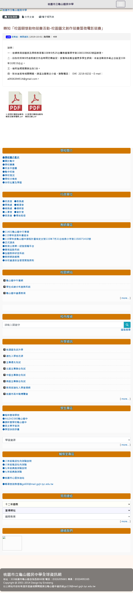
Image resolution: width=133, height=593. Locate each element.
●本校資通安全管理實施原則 (18, 260)
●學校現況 (8, 175)
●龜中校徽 (8, 172)
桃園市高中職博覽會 (17, 394)
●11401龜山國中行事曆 (15, 232)
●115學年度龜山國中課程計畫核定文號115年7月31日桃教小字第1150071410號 (46, 239)
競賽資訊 (24, 37)
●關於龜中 (8, 161)
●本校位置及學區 (12, 182)
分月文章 (29, 17)
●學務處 (7, 205)
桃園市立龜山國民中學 (61, 4)
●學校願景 (8, 164)
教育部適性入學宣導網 (18, 388)
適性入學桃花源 (14, 356)
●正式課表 (8, 242)
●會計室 (19, 212)
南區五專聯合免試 (16, 381)
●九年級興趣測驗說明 (14, 468)
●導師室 (19, 208)
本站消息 (12, 17)
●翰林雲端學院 (10, 415)
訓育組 (15, 37)
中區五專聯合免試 (16, 375)
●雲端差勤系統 (10, 250)
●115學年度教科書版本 (15, 235)
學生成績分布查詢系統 (18, 287)
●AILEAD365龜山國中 (15, 419)
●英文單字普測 (10, 426)
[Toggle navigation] (120, 4)
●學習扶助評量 (10, 429)
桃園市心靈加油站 (14, 478)
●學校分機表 (9, 179)
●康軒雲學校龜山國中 (14, 422)
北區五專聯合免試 (16, 369)
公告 (8, 37)
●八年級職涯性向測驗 (14, 464)
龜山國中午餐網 (14, 280)
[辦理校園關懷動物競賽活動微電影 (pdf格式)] (15, 101)
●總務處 (7, 208)
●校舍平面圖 (9, 168)
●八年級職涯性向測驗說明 (17, 461)
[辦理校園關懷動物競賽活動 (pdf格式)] (35, 101)
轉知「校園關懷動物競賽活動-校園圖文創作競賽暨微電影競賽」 (54, 28)
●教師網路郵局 (10, 257)
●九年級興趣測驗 (12, 472)
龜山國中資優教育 (16, 293)
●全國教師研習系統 (13, 253)
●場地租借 (19, 215)
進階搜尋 (126, 330)
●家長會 (7, 215)
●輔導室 (19, 205)
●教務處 (19, 201)
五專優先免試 (13, 362)
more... (125, 298)
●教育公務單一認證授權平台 (18, 246)
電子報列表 (47, 17)
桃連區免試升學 (14, 350)
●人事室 (7, 212)
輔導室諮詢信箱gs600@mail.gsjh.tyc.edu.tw (29, 484)
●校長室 (7, 201)
